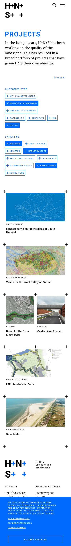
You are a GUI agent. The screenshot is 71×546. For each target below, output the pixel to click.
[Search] (54, 5)
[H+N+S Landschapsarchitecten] (15, 469)
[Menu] (62, 5)
